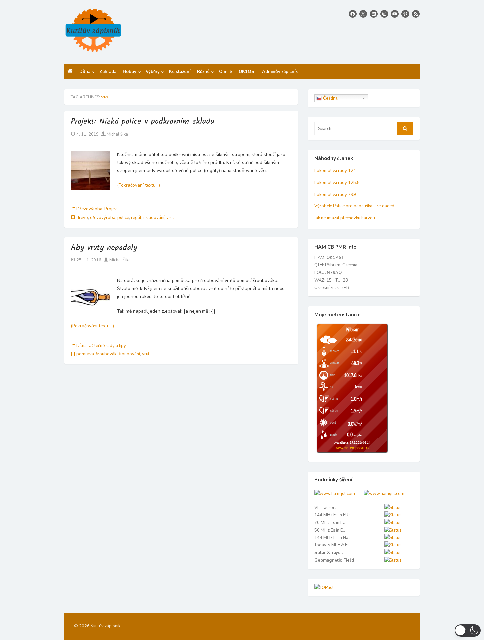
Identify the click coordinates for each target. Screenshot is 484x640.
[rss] (416, 14)
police (123, 218)
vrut (170, 218)
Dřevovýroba (89, 209)
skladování (153, 218)
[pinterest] (405, 14)
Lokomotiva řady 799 (335, 195)
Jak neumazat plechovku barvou (344, 218)
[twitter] (363, 14)
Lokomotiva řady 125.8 (337, 183)
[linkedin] (374, 14)
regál (136, 218)
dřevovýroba (102, 218)
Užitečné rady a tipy (107, 346)
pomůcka (85, 354)
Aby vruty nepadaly (104, 247)
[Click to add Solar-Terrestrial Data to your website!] (334, 494)
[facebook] (353, 14)
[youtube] (395, 14)
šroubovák (106, 354)
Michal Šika (117, 134)
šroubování (129, 354)
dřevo (82, 218)
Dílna (81, 346)
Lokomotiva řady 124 (335, 171)
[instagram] (384, 14)
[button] (468, 630)
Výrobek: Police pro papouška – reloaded (354, 206)
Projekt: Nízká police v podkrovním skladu (142, 121)
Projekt (111, 209)
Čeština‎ (329, 97)
